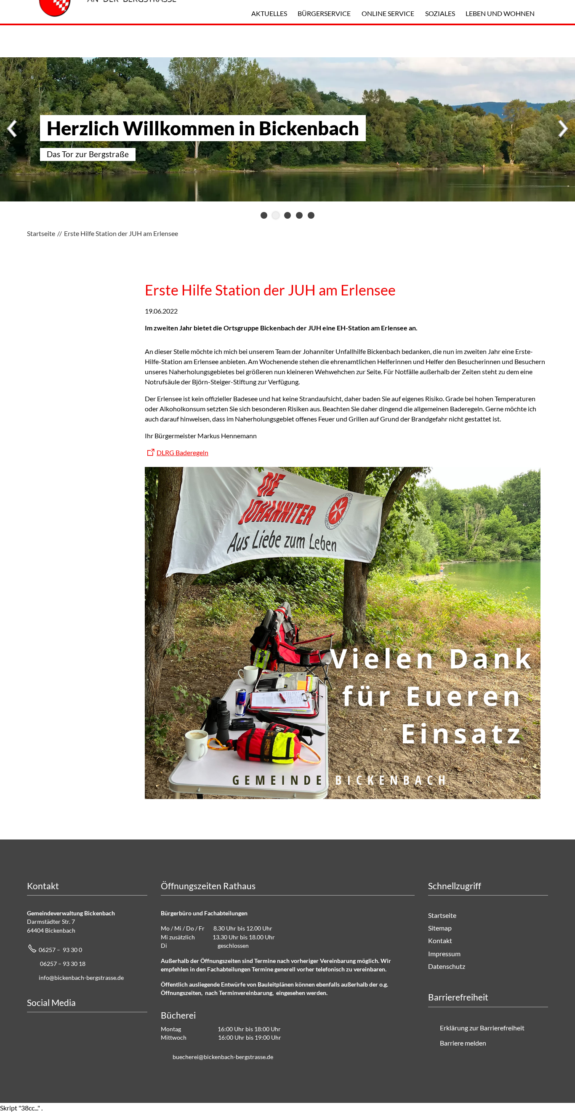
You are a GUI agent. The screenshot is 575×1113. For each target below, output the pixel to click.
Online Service (388, 13)
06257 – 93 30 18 (62, 963)
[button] (12, 129)
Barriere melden (463, 1043)
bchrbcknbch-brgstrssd (221, 1056)
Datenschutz (446, 966)
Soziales (440, 13)
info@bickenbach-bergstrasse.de (81, 977)
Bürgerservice (324, 13)
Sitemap (440, 928)
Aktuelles (269, 13)
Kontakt (440, 940)
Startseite (442, 915)
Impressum (444, 953)
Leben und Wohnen (500, 13)
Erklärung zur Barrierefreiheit (482, 1028)
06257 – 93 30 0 (60, 949)
